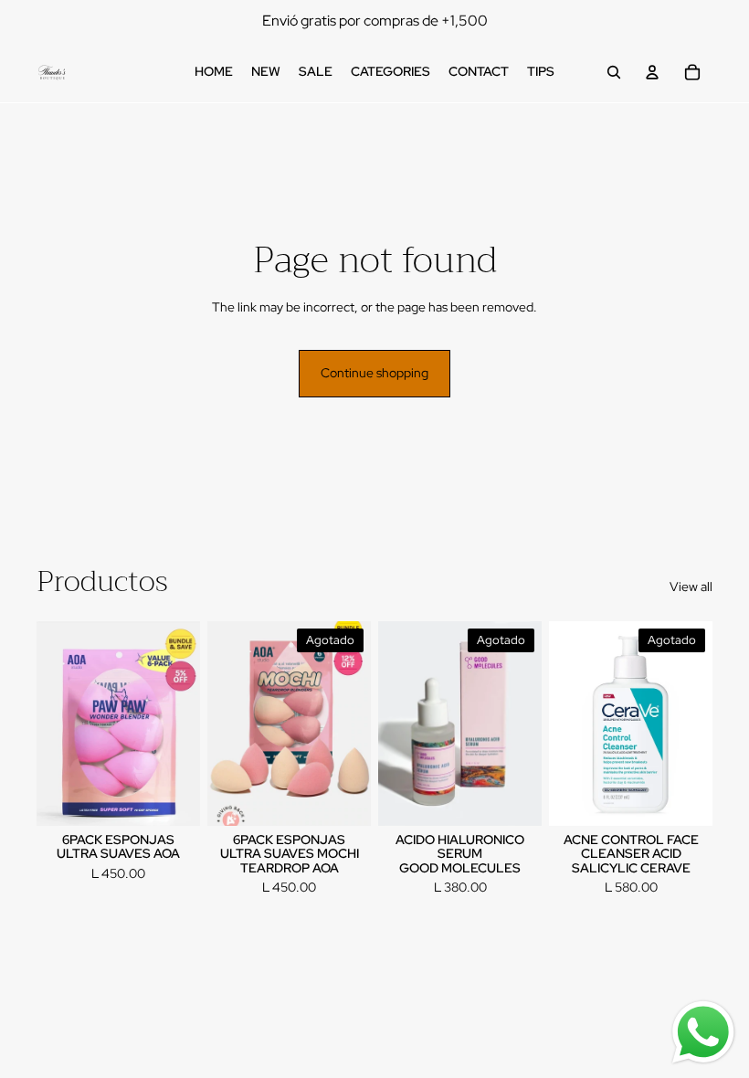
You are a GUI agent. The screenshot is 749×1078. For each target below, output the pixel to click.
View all (691, 586)
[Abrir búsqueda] (614, 72)
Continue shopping (374, 373)
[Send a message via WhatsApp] (703, 1032)
